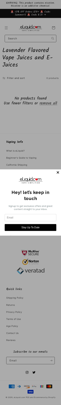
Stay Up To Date (30, 227)
